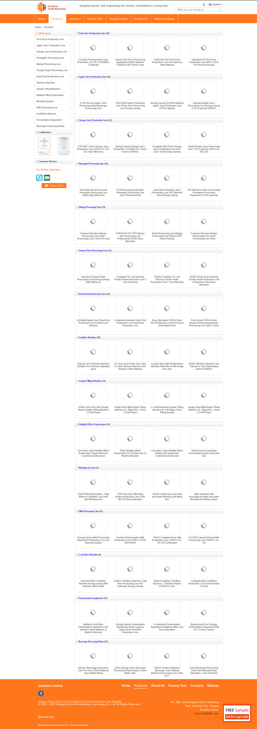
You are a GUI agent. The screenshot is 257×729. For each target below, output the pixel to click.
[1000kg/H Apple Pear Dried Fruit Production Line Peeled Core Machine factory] (93, 308)
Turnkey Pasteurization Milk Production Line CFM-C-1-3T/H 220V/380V (130, 540)
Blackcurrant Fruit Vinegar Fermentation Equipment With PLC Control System (204, 627)
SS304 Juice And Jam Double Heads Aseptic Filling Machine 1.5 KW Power (93, 410)
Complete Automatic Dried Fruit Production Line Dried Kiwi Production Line (130, 323)
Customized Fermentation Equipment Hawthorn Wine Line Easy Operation (167, 627)
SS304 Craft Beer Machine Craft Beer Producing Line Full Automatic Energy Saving (130, 584)
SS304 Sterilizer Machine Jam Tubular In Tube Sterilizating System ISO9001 (204, 366)
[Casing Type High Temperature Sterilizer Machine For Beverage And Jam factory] (167, 351)
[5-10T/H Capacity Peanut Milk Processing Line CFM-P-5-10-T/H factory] (204, 525)
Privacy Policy (46, 701)
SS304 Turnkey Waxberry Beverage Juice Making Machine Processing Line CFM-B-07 (167, 672)
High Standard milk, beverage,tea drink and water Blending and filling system (204, 497)
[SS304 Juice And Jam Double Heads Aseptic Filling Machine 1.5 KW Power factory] (93, 395)
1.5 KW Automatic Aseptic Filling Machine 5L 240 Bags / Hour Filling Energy (167, 410)
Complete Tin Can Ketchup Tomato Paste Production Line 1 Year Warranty (130, 279)
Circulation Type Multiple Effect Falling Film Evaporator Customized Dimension (167, 453)
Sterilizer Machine (45, 82)
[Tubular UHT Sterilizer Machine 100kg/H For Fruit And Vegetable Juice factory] (93, 351)
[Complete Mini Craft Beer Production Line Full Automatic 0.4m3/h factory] (204, 569)
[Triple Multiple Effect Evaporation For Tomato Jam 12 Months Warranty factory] (130, 438)
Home (41, 18)
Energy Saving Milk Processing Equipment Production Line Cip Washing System (93, 540)
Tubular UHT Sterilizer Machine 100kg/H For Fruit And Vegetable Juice (93, 366)
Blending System (45, 101)
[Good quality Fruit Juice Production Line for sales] (44, 155)
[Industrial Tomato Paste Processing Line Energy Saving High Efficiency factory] (93, 264)
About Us (75, 18)
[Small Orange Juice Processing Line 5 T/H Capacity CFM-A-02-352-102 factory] (204, 134)
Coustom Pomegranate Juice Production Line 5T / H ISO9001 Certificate (93, 62)
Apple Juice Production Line (50, 45)
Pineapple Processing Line (50, 58)
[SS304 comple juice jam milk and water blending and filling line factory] (167, 482)
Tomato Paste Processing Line (52, 70)
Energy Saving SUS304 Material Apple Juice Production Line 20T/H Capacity (167, 106)
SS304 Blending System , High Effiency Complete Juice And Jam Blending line (93, 497)
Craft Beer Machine (46, 113)
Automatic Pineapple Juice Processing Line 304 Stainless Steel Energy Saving (167, 193)
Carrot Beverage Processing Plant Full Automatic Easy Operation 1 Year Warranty (203, 670)
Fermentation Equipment (49, 120)
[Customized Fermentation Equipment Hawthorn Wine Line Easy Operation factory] (167, 612)
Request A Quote (164, 18)
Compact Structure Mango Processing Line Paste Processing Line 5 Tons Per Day (93, 236)
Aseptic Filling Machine (48, 89)
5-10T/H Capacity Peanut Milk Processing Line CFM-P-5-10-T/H (204, 540)
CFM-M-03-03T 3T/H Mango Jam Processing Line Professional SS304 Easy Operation (130, 237)
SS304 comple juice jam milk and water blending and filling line (167, 497)
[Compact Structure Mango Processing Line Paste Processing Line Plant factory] (204, 221)
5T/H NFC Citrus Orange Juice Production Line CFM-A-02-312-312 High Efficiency (93, 149)
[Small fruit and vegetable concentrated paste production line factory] (204, 438)
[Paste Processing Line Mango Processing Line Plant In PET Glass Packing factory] (167, 221)
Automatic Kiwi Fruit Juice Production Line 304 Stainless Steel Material (167, 62)
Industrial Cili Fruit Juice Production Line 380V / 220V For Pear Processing (204, 62)
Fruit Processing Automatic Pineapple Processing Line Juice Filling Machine (130, 193)
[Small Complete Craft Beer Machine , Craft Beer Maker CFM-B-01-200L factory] (167, 569)
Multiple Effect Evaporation (50, 95)
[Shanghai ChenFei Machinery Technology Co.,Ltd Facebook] (41, 693)
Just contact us (79, 725)
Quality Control (118, 18)
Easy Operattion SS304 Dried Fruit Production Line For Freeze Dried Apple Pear (167, 323)
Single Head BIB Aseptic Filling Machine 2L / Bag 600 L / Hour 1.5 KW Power (130, 410)
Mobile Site (47, 716)
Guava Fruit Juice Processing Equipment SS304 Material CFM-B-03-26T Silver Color (130, 62)
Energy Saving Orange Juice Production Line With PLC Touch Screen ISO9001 (130, 149)
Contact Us (140, 18)
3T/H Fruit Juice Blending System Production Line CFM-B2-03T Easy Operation (130, 497)
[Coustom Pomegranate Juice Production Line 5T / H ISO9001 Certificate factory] (93, 47)
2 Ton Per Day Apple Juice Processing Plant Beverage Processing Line (93, 106)
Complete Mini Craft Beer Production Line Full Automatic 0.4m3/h (204, 584)
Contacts (196, 685)
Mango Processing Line (48, 64)
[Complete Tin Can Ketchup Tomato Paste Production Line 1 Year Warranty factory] (130, 264)
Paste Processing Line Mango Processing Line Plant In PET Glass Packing (167, 236)
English (217, 4)
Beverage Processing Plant (50, 126)
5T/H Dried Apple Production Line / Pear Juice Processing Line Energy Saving (130, 106)
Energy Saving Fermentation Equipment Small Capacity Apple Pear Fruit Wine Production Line (130, 628)
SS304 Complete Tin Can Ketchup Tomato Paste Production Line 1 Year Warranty (167, 279)
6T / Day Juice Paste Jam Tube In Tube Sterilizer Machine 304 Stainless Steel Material (130, 366)
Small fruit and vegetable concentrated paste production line (204, 453)
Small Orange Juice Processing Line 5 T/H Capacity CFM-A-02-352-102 (204, 149)
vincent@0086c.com (207, 713)
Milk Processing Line (47, 107)
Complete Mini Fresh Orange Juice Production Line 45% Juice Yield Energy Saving (167, 149)
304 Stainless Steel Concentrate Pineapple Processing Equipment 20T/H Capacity (204, 193)
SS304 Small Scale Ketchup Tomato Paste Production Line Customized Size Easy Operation (204, 281)
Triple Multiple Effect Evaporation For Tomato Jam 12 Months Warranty (130, 453)
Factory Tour (95, 18)
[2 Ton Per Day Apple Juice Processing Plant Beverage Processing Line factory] (93, 91)
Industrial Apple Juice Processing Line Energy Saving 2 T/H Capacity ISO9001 (204, 106)
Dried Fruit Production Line (50, 76)
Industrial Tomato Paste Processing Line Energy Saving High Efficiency (93, 279)
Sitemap (213, 685)
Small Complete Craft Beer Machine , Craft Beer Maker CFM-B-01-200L (167, 584)
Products (57, 18)
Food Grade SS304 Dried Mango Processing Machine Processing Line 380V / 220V (204, 323)
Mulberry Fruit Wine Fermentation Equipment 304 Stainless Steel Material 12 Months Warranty (93, 628)
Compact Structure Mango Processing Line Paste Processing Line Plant (204, 236)
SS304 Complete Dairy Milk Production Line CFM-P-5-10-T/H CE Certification (167, 540)
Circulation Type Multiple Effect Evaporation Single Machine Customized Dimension (93, 453)
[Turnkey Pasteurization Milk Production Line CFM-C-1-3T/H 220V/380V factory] (130, 525)
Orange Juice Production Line (51, 51)
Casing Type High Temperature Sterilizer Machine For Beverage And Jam (167, 366)
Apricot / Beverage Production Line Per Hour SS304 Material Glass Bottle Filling (93, 670)
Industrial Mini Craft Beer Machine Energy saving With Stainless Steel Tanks (93, 584)
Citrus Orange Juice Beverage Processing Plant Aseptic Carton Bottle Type (130, 670)
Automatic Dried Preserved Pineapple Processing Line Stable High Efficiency (93, 193)
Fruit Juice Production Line (50, 39)
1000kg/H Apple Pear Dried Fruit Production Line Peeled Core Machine (93, 323)
